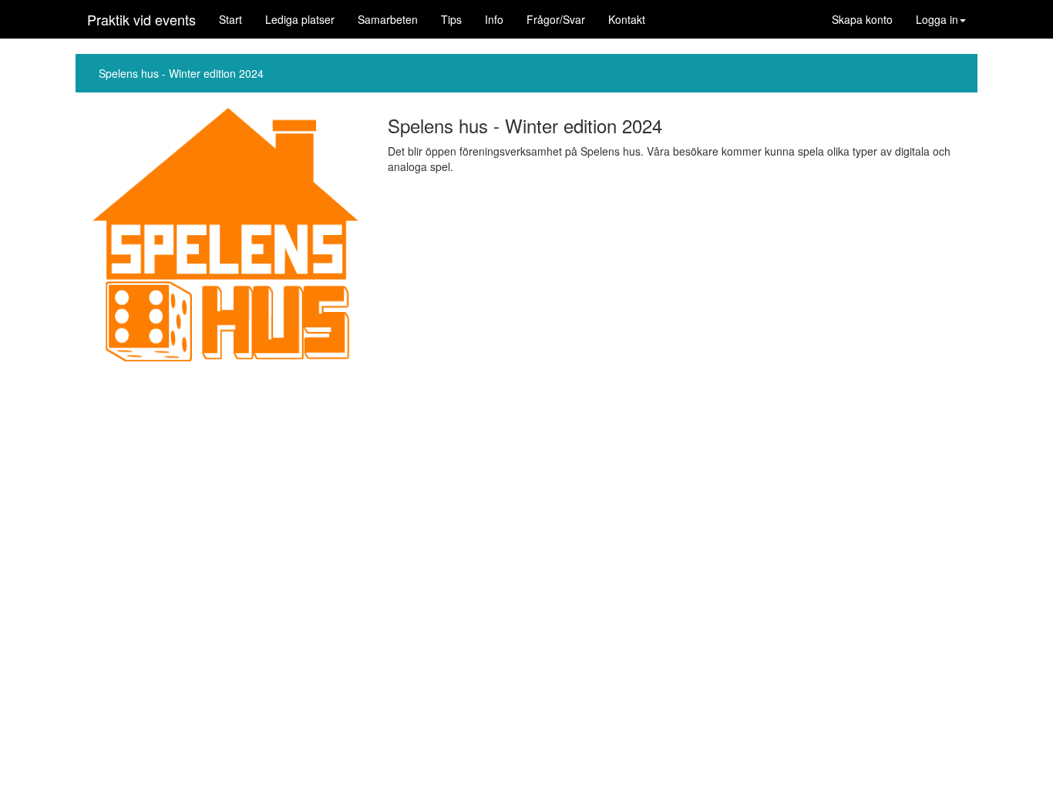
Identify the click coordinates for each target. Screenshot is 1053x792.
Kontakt (626, 19)
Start (230, 19)
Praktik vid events (141, 19)
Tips (451, 19)
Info (494, 19)
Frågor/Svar (555, 19)
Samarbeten (388, 19)
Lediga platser (300, 19)
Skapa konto (862, 19)
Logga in (937, 19)
